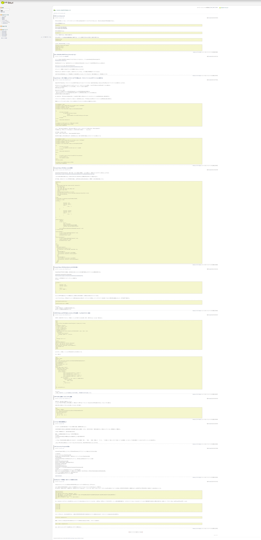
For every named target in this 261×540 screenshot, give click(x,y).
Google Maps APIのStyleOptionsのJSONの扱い (66, 267)
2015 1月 (3, 33)
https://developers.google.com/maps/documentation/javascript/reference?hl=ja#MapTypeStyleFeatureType (74, 174)
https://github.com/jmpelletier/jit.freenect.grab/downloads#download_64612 (69, 66)
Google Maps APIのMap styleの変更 (63, 168)
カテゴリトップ (56, 13)
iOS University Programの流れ (62, 446)
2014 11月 (4, 35)
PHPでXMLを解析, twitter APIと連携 (63, 396)
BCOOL (79, 538)
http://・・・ (83, 129)
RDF (214, 7)
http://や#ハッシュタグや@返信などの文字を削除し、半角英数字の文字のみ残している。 (75, 392)
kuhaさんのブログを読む (197, 52)
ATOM (216, 7)
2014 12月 (4, 34)
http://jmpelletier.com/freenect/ (60, 60)
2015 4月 (3, 31)
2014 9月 (3, 36)
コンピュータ (62, 13)
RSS (211, 7)
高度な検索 (3, 11)
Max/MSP (66, 56)
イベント (3, 20)
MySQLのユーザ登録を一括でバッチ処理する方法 (65, 479)
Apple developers (58, 475)
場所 (3, 19)
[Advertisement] (224, 12)
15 (49, 37)
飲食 (3, 18)
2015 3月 (3, 32)
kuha (210, 17)
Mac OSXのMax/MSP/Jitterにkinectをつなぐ (65, 54)
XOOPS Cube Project (70, 538)
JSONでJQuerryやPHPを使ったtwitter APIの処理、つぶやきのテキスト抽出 (72, 313)
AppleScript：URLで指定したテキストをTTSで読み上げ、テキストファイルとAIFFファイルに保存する (78, 78)
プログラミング (68, 79)
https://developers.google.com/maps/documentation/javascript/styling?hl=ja (69, 275)
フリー (3, 16)
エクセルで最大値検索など (60, 421)
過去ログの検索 (4, 38)
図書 (3, 17)
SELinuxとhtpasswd (59, 16)
